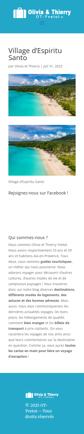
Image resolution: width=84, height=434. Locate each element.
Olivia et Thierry (27, 66)
